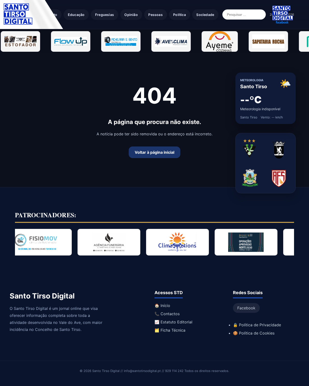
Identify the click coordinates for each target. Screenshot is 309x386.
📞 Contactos (167, 313)
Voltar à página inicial (154, 152)
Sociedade (205, 15)
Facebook (246, 308)
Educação (76, 15)
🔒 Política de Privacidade (257, 324)
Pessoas (155, 15)
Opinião (131, 15)
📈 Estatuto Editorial (173, 322)
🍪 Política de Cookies (253, 333)
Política (179, 15)
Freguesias (104, 15)
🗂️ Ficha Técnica (169, 330)
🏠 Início (162, 305)
